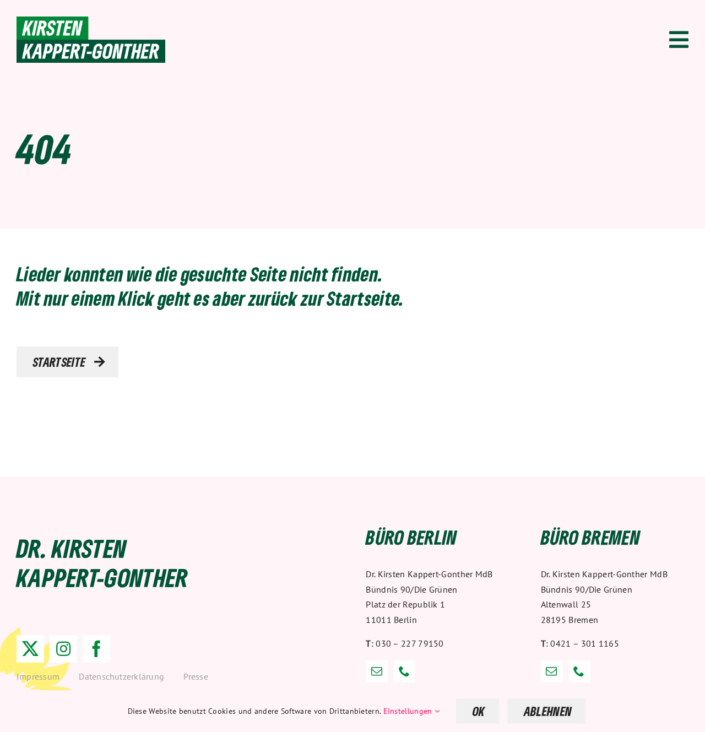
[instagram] (63, 649)
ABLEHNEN (548, 711)
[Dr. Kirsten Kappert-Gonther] (91, 22)
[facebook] (96, 649)
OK (479, 711)
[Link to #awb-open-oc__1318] (678, 40)
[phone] (404, 671)
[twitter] (30, 649)
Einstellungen (409, 711)
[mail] (377, 671)
